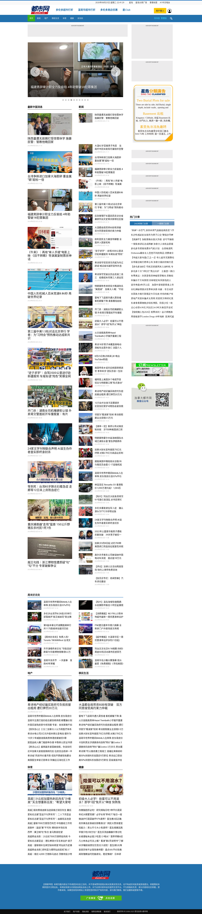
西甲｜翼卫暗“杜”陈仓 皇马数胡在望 (45, 832)
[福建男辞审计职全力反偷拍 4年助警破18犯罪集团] (50, 200)
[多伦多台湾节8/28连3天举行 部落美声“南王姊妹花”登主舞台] (34, 616)
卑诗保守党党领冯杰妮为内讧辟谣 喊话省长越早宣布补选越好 (109, 266)
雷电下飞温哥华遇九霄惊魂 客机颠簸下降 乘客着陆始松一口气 (108, 301)
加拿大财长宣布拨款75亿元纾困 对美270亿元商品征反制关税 (109, 453)
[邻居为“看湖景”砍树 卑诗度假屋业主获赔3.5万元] (85, 417)
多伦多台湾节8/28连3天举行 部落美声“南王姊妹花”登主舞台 (57, 616)
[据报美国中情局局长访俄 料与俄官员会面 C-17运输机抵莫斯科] (85, 464)
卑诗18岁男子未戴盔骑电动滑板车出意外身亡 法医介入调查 (108, 347)
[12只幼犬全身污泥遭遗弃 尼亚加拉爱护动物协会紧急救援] (85, 406)
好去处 (80, 18)
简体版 (157, 18)
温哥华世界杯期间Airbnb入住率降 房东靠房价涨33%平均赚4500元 (109, 476)
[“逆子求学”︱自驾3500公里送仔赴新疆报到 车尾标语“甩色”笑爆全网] (50, 358)
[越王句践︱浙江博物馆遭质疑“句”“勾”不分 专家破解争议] (50, 548)
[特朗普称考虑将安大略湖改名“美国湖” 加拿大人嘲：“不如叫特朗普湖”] (85, 289)
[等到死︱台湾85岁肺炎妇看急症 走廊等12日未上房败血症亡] (50, 472)
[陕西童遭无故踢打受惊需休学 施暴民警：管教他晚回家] (50, 124)
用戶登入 (160, 10)
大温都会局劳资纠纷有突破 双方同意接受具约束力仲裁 (100, 706)
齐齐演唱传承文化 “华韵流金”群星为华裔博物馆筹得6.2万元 (58, 652)
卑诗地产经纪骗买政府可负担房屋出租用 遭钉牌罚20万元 (49, 706)
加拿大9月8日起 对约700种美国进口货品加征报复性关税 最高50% (109, 546)
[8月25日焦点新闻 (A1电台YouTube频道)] (85, 359)
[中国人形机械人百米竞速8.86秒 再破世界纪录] (50, 279)
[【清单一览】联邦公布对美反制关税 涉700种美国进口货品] (85, 429)
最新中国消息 (35, 107)
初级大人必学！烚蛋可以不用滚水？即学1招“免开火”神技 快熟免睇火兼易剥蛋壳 (109, 324)
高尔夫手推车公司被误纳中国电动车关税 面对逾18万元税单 (109, 558)
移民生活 (55, 18)
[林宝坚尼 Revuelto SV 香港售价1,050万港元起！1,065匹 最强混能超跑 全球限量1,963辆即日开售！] (85, 488)
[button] (171, 18)
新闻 (39, 18)
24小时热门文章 (141, 223)
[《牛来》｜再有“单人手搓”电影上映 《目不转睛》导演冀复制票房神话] (50, 238)
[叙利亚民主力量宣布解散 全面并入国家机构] (85, 242)
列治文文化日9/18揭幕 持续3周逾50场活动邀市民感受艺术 (109, 652)
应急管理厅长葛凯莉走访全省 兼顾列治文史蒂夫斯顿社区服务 (109, 219)
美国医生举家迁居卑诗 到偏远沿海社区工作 (49, 760)
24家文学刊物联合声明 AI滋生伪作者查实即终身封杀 (50, 450)
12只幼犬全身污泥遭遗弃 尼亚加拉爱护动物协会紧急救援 (109, 406)
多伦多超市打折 (64, 9)
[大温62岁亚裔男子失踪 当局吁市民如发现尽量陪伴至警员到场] (85, 149)
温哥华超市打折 (86, 9)
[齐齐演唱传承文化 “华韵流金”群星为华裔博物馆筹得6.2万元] (34, 652)
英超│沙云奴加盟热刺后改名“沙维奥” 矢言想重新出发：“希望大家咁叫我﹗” (49, 802)
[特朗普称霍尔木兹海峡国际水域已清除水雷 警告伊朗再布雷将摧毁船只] (85, 441)
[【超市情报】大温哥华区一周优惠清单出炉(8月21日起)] (85, 640)
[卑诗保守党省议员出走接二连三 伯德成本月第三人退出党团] (85, 277)
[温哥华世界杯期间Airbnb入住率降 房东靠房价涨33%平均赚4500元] (85, 476)
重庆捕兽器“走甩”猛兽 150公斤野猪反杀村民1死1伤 (49, 526)
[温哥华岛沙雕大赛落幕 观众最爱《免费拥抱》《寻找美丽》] (85, 663)
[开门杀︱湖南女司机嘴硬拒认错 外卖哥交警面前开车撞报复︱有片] (50, 396)
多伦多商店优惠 (109, 9)
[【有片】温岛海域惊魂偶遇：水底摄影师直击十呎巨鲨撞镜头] (85, 605)
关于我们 (67, 911)
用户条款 (76, 911)
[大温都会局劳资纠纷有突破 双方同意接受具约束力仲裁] (85, 230)
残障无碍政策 (96, 911)
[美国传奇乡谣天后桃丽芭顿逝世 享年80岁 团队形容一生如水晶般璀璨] (85, 371)
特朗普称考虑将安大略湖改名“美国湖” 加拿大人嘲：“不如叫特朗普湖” (109, 289)
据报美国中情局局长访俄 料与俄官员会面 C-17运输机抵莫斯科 (108, 464)
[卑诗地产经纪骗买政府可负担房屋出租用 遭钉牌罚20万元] (85, 394)
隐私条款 (85, 911)
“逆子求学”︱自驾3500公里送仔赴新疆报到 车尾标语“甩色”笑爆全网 (49, 374)
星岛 (131, 2)
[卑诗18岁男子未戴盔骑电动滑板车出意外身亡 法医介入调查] (85, 347)
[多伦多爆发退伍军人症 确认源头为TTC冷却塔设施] (85, 511)
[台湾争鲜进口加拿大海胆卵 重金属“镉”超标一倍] (50, 162)
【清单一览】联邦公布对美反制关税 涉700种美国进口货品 (109, 429)
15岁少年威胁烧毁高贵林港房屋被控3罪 (47, 738)
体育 (64, 18)
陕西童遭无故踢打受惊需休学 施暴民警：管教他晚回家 (50, 140)
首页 (31, 18)
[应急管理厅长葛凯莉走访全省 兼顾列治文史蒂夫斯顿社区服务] (85, 219)
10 (88, 100)
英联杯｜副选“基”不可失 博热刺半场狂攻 (47, 827)
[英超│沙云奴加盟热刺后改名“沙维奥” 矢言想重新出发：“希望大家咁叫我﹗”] (50, 784)
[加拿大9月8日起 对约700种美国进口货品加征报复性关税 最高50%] (85, 546)
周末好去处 (34, 594)
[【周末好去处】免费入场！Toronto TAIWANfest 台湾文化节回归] (34, 640)
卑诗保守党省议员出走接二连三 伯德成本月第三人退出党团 (109, 277)
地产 (46, 18)
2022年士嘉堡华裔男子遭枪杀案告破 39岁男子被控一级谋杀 (108, 534)
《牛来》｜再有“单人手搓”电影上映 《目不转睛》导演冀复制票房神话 (50, 256)
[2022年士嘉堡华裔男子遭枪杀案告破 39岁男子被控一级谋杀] (85, 534)
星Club (126, 9)
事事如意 (153, 2)
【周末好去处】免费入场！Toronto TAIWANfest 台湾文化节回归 (57, 640)
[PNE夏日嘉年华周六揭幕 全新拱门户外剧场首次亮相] (85, 628)
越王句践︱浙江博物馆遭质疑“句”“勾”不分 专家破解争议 (49, 564)
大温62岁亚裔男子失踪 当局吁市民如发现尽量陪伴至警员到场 (109, 149)
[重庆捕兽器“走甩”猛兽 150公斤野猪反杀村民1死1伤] (50, 510)
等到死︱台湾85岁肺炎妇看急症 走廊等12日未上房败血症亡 (50, 488)
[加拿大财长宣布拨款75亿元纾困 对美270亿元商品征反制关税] (85, 453)
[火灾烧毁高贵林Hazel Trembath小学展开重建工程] (85, 336)
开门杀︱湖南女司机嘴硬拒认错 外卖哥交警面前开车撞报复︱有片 (50, 412)
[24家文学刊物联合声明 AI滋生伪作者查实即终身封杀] (50, 434)
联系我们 (107, 911)
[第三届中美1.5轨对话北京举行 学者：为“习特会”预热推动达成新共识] (50, 317)
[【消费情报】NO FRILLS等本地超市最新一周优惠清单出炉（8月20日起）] (85, 616)
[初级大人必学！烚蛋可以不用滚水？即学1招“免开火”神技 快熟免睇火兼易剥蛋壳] (85, 324)
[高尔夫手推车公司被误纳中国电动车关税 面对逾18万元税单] (85, 558)
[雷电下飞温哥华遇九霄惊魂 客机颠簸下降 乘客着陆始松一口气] (85, 301)
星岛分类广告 (141, 2)
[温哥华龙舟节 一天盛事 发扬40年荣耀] (34, 663)
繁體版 (164, 18)
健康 (72, 18)
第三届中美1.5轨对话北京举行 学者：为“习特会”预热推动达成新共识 (49, 335)
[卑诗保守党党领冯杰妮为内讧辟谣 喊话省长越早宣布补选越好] (85, 266)
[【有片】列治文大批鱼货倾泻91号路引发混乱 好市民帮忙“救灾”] (85, 499)
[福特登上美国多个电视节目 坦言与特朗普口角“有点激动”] (85, 382)
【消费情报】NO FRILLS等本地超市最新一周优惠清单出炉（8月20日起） (109, 616)
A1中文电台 (165, 2)
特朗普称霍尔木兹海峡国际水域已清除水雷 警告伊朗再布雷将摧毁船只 (109, 441)
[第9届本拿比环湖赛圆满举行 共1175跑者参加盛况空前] (34, 628)
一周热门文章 (163, 223)
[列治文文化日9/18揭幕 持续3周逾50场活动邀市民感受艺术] (85, 652)
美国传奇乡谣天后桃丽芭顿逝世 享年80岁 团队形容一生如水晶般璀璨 (109, 371)
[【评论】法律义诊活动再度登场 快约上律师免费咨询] (85, 569)
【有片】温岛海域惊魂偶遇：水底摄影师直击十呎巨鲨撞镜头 (109, 605)
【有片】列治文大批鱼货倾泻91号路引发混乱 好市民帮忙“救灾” (109, 499)
